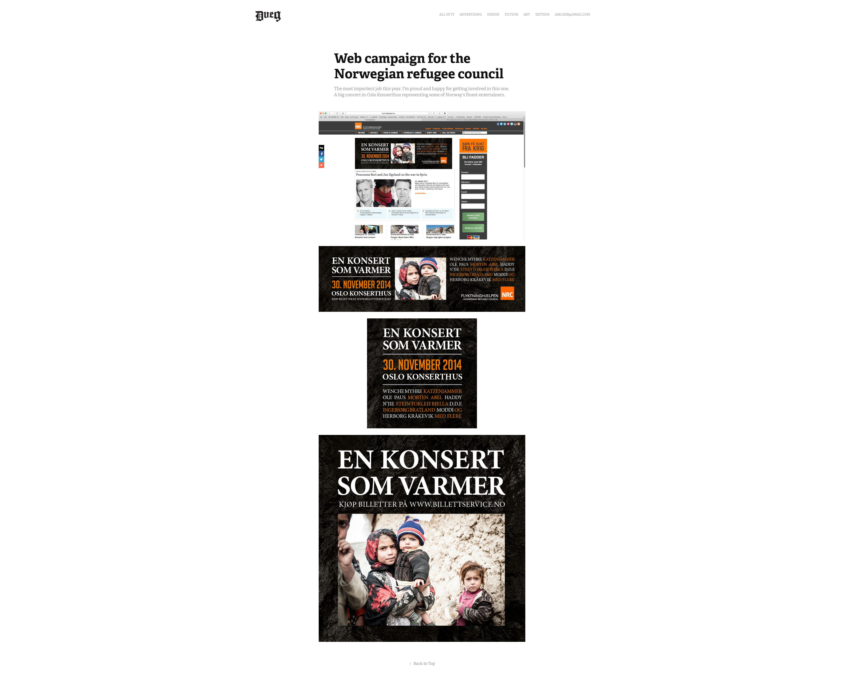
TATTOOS (542, 14)
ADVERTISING (471, 14)
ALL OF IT (446, 14)
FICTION (511, 14)
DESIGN (493, 14)
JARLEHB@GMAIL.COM (572, 14)
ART (527, 14)
